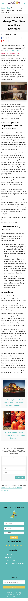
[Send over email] (19, 38)
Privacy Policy (10, 560)
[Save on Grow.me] (23, 38)
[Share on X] (9, 38)
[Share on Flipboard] (3, 41)
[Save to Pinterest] (14, 38)
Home (3, 8)
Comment (19, 477)
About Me (8, 554)
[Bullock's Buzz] (14, 3)
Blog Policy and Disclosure (14, 563)
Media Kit (8, 557)
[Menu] (3, 3)
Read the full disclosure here (14, 50)
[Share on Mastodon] (9, 41)
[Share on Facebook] (3, 38)
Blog (8, 8)
